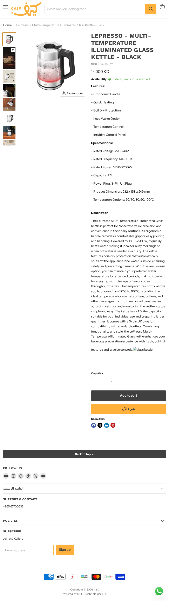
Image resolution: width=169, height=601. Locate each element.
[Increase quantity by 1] (127, 382)
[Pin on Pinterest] (112, 425)
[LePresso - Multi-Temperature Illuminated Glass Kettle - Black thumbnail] (9, 39)
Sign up (65, 550)
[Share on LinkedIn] (106, 425)
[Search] (150, 9)
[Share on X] (99, 425)
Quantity (97, 373)
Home (7, 25)
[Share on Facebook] (93, 425)
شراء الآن (128, 409)
